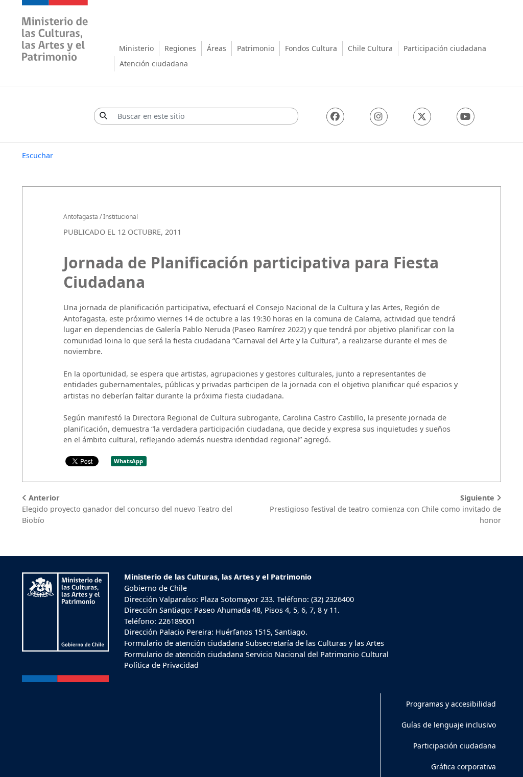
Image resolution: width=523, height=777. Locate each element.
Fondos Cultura (311, 48)
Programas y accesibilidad (451, 704)
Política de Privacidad (161, 665)
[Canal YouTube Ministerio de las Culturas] (465, 117)
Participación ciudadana (444, 48)
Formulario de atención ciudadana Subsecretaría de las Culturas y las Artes (254, 643)
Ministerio (136, 48)
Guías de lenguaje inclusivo (448, 725)
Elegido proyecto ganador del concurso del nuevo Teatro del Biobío (127, 508)
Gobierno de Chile (155, 588)
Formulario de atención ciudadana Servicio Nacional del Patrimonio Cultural (256, 654)
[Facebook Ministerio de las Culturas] (335, 117)
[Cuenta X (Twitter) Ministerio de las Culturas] (422, 117)
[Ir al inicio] (55, 32)
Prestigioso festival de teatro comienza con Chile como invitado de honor (385, 508)
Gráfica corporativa (463, 766)
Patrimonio (255, 48)
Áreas (216, 48)
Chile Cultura (370, 48)
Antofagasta (80, 216)
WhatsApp (128, 461)
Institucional (120, 216)
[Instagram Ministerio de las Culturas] (379, 117)
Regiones (180, 48)
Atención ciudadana (154, 63)
